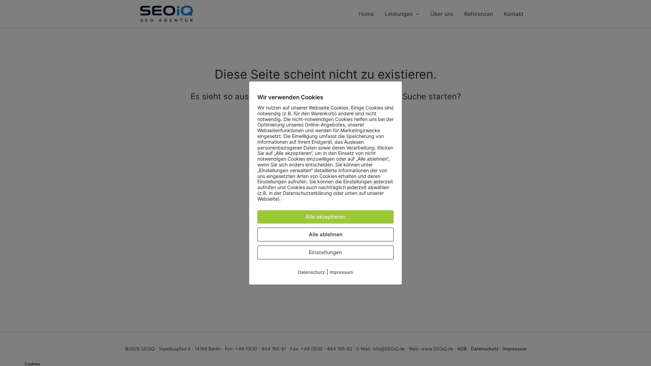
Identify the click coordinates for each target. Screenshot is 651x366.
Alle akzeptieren (325, 217)
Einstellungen (325, 252)
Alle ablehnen (325, 234)
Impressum (341, 272)
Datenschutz (311, 272)
